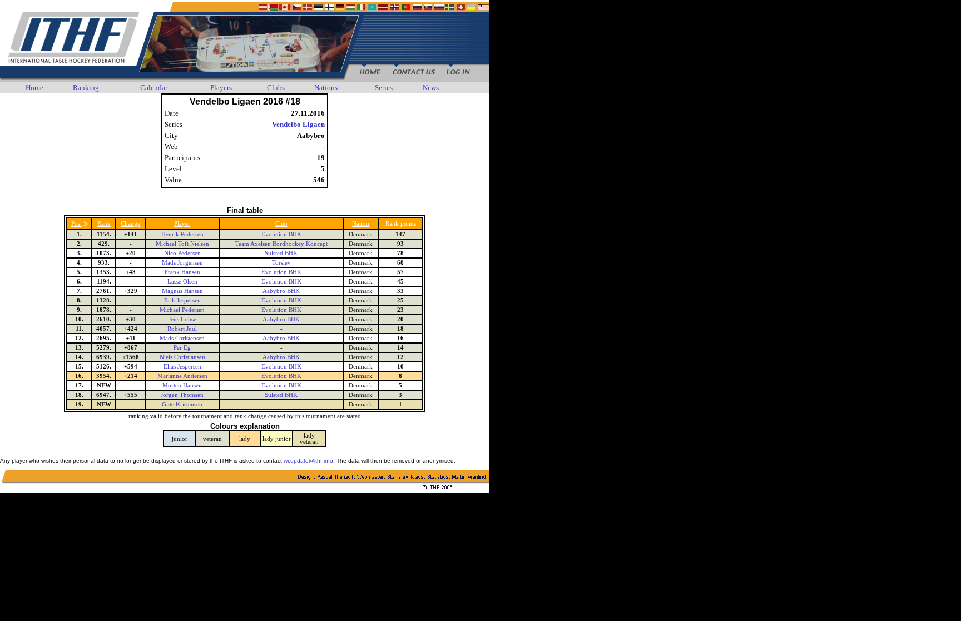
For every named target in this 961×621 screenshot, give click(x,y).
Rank (104, 224)
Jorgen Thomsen (182, 395)
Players (221, 87)
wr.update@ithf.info (308, 461)
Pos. (76, 224)
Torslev (281, 263)
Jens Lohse (182, 319)
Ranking (86, 87)
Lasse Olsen (182, 282)
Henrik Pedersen (182, 234)
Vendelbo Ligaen (298, 124)
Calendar (153, 87)
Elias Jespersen (182, 367)
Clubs (276, 87)
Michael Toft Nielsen (182, 244)
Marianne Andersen (182, 376)
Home (34, 87)
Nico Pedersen (182, 253)
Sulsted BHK (281, 253)
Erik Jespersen (182, 300)
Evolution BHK (281, 234)
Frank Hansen (182, 272)
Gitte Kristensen (182, 404)
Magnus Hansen (182, 291)
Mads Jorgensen (182, 263)
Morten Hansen (182, 385)
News (431, 87)
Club (281, 224)
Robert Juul (182, 329)
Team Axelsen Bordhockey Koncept (281, 244)
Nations (326, 87)
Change (130, 224)
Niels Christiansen (182, 357)
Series (384, 87)
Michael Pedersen (182, 310)
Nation (360, 224)
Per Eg (182, 348)
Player (182, 224)
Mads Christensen (182, 338)
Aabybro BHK (281, 291)
